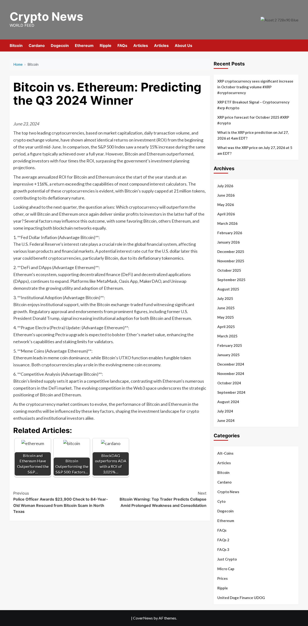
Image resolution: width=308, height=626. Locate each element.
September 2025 (231, 280)
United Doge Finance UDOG (241, 597)
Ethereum (84, 45)
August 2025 (228, 289)
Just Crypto (227, 559)
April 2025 (226, 326)
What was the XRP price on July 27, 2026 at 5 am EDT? (254, 150)
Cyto (221, 501)
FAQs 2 (223, 540)
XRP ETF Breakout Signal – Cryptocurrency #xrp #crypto (253, 105)
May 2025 (225, 317)
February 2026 (229, 233)
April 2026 (226, 214)
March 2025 (227, 336)
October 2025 (229, 270)
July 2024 (225, 411)
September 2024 (231, 392)
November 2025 (230, 261)
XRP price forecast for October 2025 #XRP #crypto (253, 120)
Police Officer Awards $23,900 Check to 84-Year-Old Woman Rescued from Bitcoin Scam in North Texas (60, 502)
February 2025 (229, 345)
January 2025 (228, 355)
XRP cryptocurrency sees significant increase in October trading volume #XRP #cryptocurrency (255, 87)
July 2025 (225, 298)
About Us (183, 45)
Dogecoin (60, 45)
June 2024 (226, 420)
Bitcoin (16, 45)
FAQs (122, 45)
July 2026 (225, 186)
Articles (140, 45)
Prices (222, 578)
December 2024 (230, 364)
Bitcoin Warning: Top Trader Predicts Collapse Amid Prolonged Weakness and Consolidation (163, 499)
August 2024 (228, 402)
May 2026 (225, 204)
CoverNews (143, 618)
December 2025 (230, 251)
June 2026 (226, 195)
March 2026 (227, 223)
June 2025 (226, 308)
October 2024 (229, 383)
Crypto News (46, 16)
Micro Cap (225, 569)
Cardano (37, 45)
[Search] (295, 45)
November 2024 (230, 373)
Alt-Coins (225, 453)
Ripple (105, 45)
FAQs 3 (223, 549)
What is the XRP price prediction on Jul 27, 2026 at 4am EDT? (253, 135)
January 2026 (228, 242)
